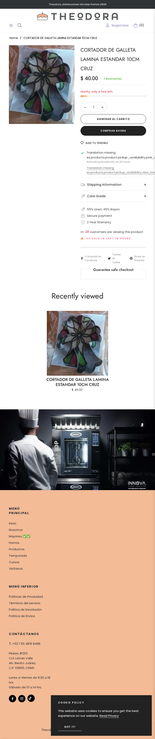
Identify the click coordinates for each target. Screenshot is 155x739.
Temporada (18, 555)
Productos (16, 549)
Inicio (12, 523)
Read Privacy (109, 716)
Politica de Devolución (25, 609)
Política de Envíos (22, 616)
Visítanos (16, 568)
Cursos (14, 562)
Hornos (14, 543)
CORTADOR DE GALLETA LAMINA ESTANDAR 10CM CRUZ (77, 382)
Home (13, 38)
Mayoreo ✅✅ (19, 536)
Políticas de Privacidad (26, 596)
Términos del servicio (24, 603)
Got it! (69, 727)
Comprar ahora (113, 130)
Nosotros (16, 530)
